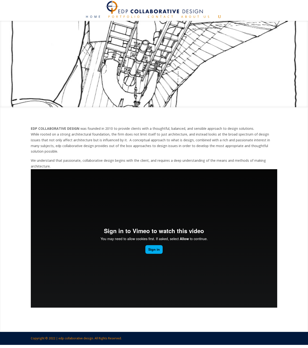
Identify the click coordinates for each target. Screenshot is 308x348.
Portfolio (124, 17)
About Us (196, 17)
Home (94, 17)
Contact (161, 17)
